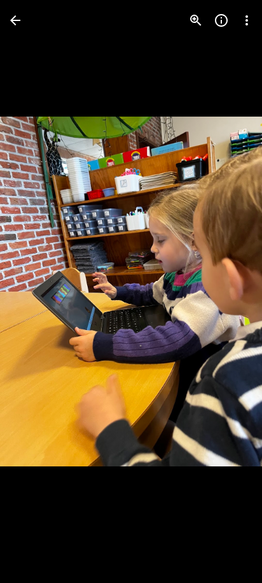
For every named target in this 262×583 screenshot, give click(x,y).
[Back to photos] (15, 20)
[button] (35, 292)
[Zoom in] (196, 20)
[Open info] (221, 20)
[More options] (246, 20)
